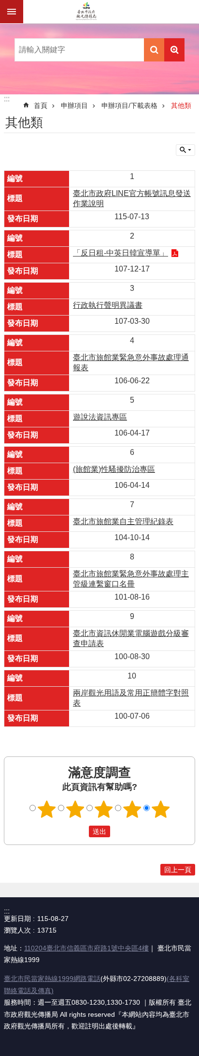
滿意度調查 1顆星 (47, 809)
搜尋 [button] (154, 49)
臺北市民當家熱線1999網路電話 (52, 978)
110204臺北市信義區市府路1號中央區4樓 (86, 948)
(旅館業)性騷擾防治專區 (114, 469)
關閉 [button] (11, 11)
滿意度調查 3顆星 (104, 809)
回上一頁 (177, 870)
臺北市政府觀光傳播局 (86, 11)
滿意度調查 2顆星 (75, 809)
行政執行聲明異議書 (107, 305)
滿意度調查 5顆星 (161, 809)
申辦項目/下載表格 (129, 105)
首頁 (40, 105)
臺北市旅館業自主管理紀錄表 (123, 521)
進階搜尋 (174, 49)
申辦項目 (74, 105)
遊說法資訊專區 (100, 417)
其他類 (181, 105)
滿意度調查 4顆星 (132, 809)
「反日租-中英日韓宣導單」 (120, 253)
